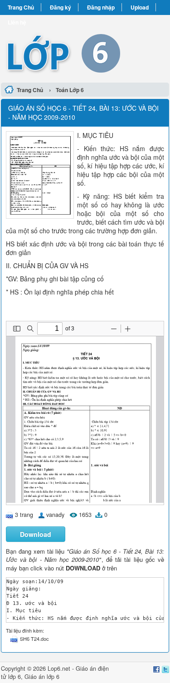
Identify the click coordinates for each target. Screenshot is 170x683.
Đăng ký (60, 7)
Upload (140, 7)
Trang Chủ (21, 7)
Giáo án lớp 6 (41, 677)
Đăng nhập (101, 7)
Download (35, 534)
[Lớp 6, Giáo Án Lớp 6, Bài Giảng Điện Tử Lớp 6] (85, 47)
